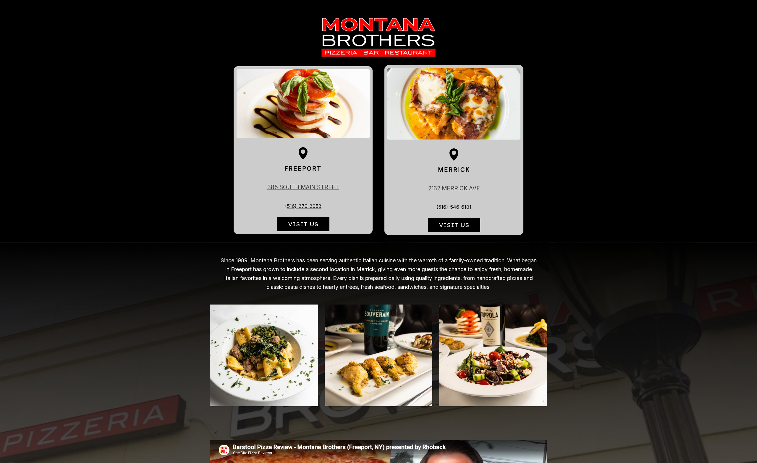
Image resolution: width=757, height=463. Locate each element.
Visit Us (297, 226)
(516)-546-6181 (453, 207)
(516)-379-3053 (303, 206)
